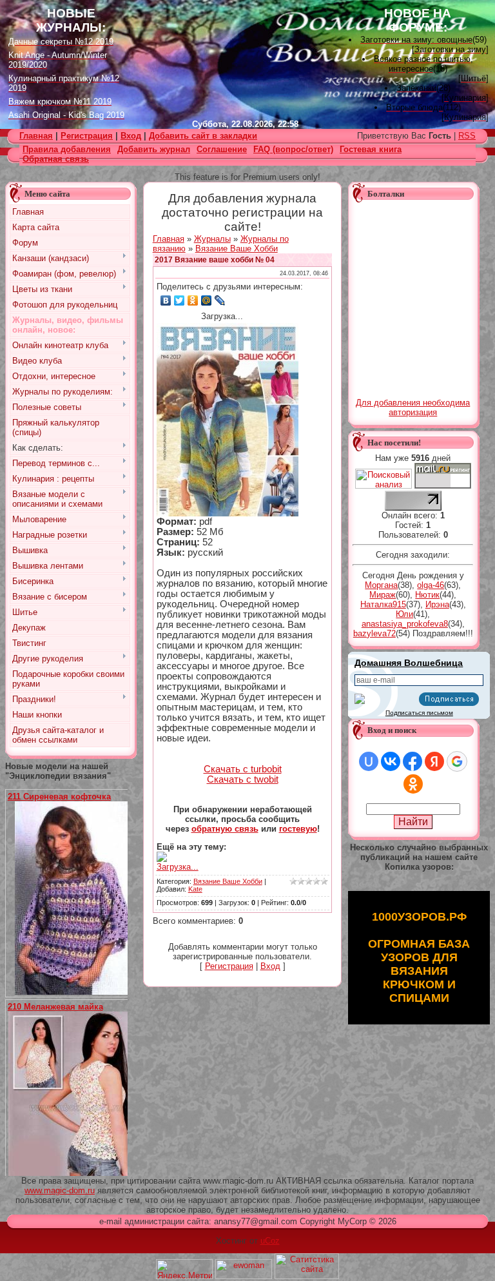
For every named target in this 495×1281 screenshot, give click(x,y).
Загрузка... (178, 867)
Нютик (427, 595)
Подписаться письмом (419, 712)
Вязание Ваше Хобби (236, 248)
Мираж (382, 595)
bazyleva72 (374, 633)
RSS (467, 136)
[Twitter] (179, 300)
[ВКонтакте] (166, 300)
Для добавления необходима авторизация (413, 407)
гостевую (298, 829)
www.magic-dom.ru (59, 1190)
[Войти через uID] (368, 761)
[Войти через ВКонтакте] (390, 761)
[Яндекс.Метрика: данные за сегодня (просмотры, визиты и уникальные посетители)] (184, 1269)
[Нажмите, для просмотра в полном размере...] (76, 992)
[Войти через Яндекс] (434, 761)
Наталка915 (383, 604)
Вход (131, 136)
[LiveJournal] (220, 300)
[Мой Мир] (206, 300)
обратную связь (224, 829)
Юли (404, 614)
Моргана (381, 585)
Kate (195, 889)
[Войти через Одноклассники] (413, 784)
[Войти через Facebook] (412, 761)
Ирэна (437, 604)
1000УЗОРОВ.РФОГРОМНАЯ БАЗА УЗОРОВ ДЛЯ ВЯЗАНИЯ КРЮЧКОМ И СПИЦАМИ (419, 957)
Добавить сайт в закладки (203, 136)
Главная (168, 239)
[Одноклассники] (193, 300)
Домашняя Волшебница (408, 663)
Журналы (212, 239)
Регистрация (87, 136)
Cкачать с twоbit (242, 779)
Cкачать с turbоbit (243, 769)
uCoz (270, 1241)
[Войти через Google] (457, 761)
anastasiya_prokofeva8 (405, 624)
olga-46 (430, 585)
